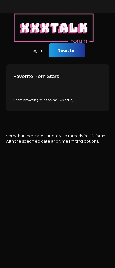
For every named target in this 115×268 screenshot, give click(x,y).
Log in (36, 50)
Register (67, 50)
